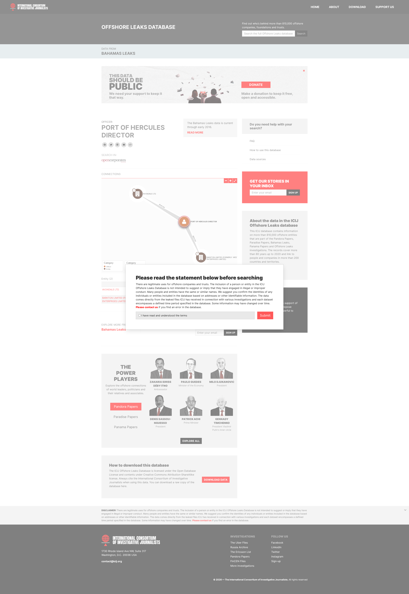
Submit (265, 315)
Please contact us (147, 307)
